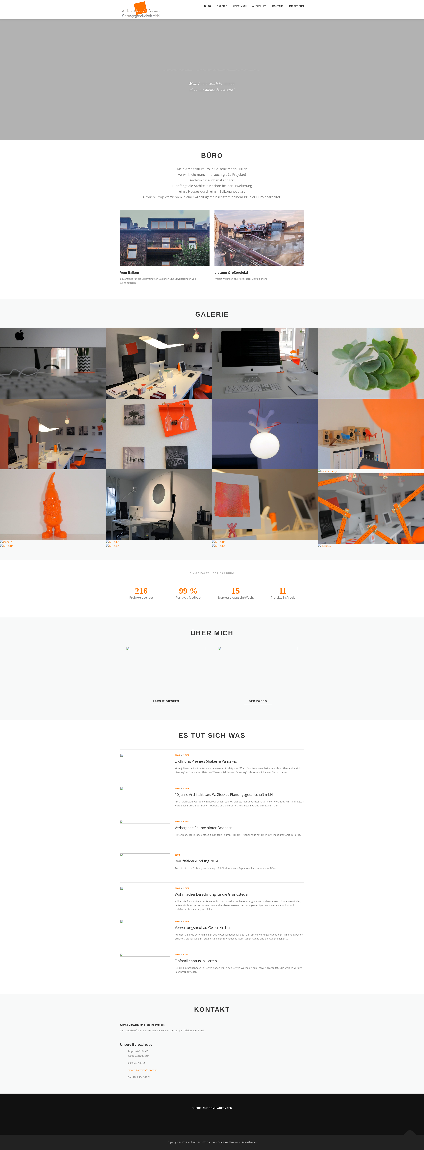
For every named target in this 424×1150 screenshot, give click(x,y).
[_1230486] (371, 434)
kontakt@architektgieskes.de (142, 1070)
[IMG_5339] (159, 542)
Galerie (222, 6)
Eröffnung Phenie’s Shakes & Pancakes (206, 761)
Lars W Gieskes (166, 701)
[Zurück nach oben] (410, 1134)
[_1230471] (53, 504)
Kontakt (278, 6)
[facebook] (216, 1117)
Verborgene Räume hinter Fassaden (204, 827)
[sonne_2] (53, 542)
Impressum (296, 6)
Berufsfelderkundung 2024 (196, 860)
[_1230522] (159, 434)
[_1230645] (371, 546)
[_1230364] (371, 508)
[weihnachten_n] (371, 471)
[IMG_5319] (265, 542)
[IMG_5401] (159, 546)
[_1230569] (371, 363)
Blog (178, 755)
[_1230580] (265, 363)
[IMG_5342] (159, 363)
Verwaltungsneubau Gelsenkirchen (203, 927)
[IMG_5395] (265, 546)
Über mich (240, 6)
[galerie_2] (159, 504)
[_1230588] (53, 363)
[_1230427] (265, 504)
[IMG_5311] (53, 546)
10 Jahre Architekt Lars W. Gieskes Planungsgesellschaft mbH (224, 794)
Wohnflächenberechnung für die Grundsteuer (212, 894)
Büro (207, 6)
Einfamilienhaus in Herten (196, 960)
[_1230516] (265, 434)
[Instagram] (208, 1117)
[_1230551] (53, 434)
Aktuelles (259, 6)
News (186, 755)
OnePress (223, 1142)
